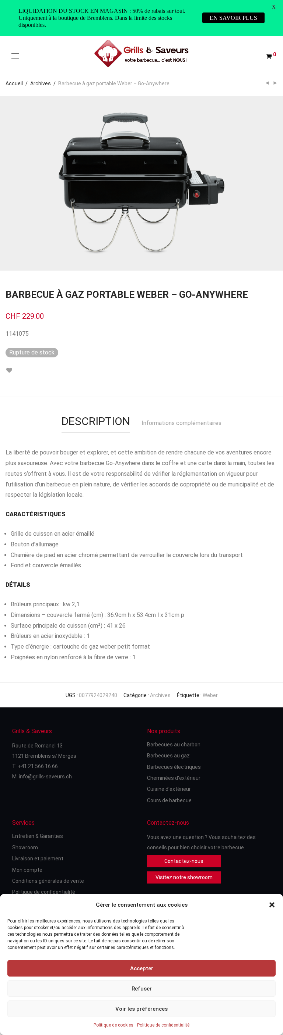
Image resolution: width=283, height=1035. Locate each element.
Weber (210, 695)
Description (96, 421)
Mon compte (27, 870)
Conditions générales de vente (48, 881)
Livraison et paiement (37, 858)
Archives (40, 83)
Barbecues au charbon (173, 744)
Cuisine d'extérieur (169, 789)
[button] (272, 905)
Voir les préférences (141, 1009)
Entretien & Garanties (37, 836)
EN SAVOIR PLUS (233, 18)
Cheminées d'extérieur (173, 778)
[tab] (95, 418)
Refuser (142, 988)
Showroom (25, 847)
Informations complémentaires (181, 423)
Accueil (14, 83)
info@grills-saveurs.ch (45, 776)
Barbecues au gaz (168, 756)
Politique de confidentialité (163, 1025)
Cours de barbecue (169, 800)
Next (276, 183)
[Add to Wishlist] (9, 370)
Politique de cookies (113, 1025)
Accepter (141, 968)
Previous (7, 183)
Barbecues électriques (174, 767)
